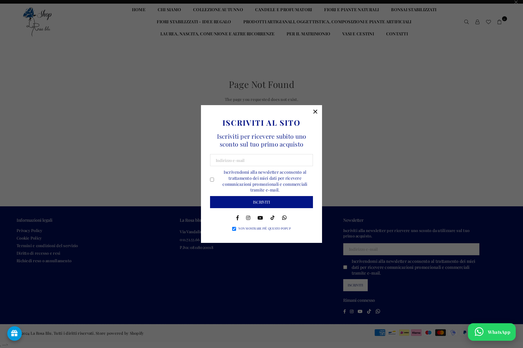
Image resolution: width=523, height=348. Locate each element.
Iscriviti (261, 202)
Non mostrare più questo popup (264, 228)
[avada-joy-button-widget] (14, 333)
